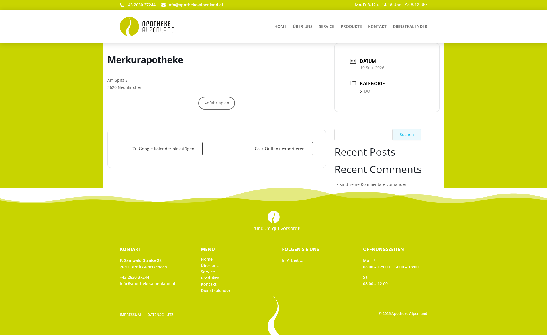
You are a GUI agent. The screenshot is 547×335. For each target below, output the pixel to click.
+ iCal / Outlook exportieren (277, 148)
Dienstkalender (410, 26)
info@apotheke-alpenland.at (147, 283)
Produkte (351, 26)
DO (367, 91)
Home (280, 26)
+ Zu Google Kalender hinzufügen (161, 148)
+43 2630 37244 (134, 277)
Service (326, 26)
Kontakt (377, 26)
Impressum (130, 315)
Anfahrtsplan (216, 103)
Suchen (407, 134)
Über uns (303, 26)
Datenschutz (160, 315)
